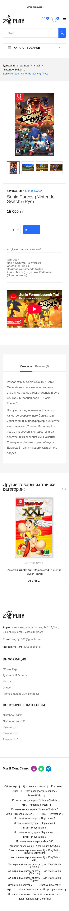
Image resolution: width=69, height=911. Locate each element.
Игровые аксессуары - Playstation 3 (34, 818)
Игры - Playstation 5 (34, 837)
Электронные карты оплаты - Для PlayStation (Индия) (34, 865)
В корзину (31, 231)
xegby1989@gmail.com (26, 639)
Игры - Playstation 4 (34, 827)
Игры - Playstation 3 (52, 814)
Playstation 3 (10, 727)
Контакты (8, 681)
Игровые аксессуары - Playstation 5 (34, 832)
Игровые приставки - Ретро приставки (40, 889)
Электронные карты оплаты (35, 898)
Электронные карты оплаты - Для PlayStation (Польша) (34, 872)
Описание (26, 366)
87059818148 (31, 646)
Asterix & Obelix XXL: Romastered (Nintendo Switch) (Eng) (34, 571)
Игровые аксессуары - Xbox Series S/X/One (34, 846)
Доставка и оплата (15, 675)
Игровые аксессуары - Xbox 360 (34, 841)
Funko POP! (34, 795)
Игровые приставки (50, 885)
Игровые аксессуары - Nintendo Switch (34, 800)
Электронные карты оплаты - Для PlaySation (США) (34, 858)
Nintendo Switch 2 (14, 720)
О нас (7, 687)
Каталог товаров (26, 47)
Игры (37, 65)
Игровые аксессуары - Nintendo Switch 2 (34, 809)
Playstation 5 (10, 739)
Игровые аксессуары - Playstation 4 (34, 823)
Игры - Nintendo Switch (34, 804)
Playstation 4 (10, 733)
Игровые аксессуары (20, 885)
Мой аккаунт (34, 7)
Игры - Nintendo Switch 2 (20, 814)
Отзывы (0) (42, 366)
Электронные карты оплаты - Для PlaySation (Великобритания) (34, 851)
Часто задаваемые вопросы (21, 693)
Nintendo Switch (12, 69)
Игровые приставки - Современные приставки (34, 894)
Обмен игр (10, 669)
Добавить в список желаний (26, 249)
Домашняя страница (16, 65)
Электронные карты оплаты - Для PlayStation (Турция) (34, 879)
